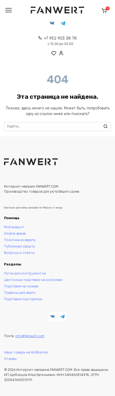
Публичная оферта (19, 246)
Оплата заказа (15, 233)
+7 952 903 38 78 (60, 41)
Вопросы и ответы (19, 253)
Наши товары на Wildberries (26, 352)
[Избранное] (53, 53)
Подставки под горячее (23, 299)
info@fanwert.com (29, 336)
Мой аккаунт (14, 227)
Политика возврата (19, 240)
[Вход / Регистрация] (61, 53)
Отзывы (10, 359)
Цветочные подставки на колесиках (33, 280)
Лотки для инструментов (25, 273)
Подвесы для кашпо (20, 293)
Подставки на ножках (21, 286)
